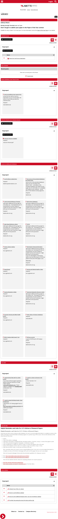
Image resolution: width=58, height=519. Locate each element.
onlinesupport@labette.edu (9, 385)
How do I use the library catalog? (16, 492)
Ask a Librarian (4, 65)
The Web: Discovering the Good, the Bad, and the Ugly (21, 500)
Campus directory (31, 511)
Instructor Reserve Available (10, 138)
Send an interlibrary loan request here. (13, 94)
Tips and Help (4, 425)
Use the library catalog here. (10, 179)
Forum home (30, 76)
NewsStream (7, 269)
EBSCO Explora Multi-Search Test (11, 337)
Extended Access (5, 36)
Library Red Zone (34, 9)
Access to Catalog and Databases (9, 164)
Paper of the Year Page (42, 30)
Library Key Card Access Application (17, 58)
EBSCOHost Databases (32, 201)
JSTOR (28, 224)
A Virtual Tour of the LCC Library (16, 489)
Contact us (21, 511)
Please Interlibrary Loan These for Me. (10, 79)
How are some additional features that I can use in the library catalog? (25, 496)
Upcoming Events (5, 20)
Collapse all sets (53, 42)
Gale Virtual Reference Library (11, 224)
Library (28, 9)
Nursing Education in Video (10, 292)
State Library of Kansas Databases (35, 314)
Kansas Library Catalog (9, 246)
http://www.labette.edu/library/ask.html (12, 406)
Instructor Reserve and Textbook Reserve (10, 120)
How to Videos (4, 470)
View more (28, 260)
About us (13, 511)
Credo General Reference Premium (12, 201)
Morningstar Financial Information (34, 246)
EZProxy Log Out (31, 337)
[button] (7, 39)
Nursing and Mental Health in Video (35, 269)
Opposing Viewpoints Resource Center (35, 292)
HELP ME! (3, 362)
